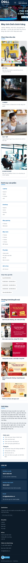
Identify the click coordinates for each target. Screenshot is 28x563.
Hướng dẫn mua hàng (6, 537)
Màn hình (3, 526)
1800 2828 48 (22, 3)
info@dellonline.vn (9, 496)
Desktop (3, 524)
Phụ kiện (3, 528)
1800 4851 (6, 485)
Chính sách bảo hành (6, 534)
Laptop (3, 522)
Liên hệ (3, 539)
